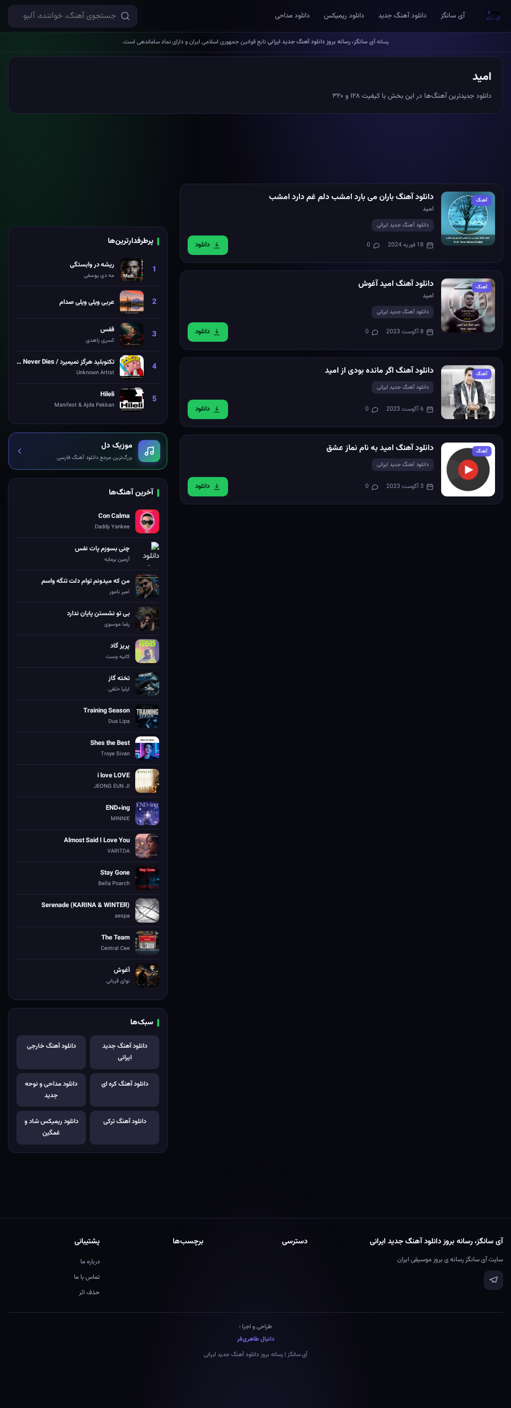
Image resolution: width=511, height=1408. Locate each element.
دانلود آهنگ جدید (402, 15)
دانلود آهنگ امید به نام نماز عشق (380, 448)
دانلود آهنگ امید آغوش (396, 284)
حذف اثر (89, 1293)
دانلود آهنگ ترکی (124, 1122)
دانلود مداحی (292, 15)
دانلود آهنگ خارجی (51, 1046)
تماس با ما (87, 1277)
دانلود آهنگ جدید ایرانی (403, 225)
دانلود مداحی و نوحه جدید (51, 1090)
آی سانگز (453, 15)
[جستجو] (125, 16)
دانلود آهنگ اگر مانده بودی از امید (379, 371)
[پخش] (468, 218)
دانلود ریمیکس (344, 15)
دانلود (202, 245)
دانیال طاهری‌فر (255, 1339)
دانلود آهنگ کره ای (124, 1084)
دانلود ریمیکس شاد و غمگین (51, 1127)
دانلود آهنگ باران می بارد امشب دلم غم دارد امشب (351, 197)
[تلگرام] (493, 1280)
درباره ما (90, 1262)
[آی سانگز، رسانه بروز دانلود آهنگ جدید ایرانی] (493, 15)
